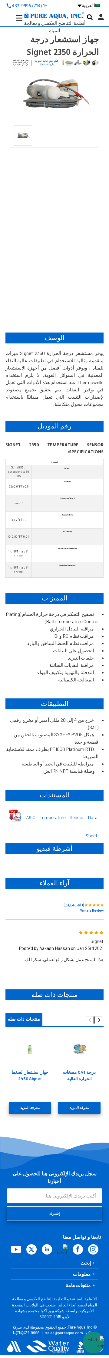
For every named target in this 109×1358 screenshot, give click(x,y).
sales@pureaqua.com (64, 1332)
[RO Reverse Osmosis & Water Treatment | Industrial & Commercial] (54, 6)
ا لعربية (86, 5)
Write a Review (92, 910)
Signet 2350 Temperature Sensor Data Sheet (53, 818)
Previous (90, 1020)
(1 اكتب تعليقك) (74, 905)
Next (98, 1020)
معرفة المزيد (30, 1108)
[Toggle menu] (14, 22)
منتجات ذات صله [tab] (24, 1019)
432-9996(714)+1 (26, 1332)
